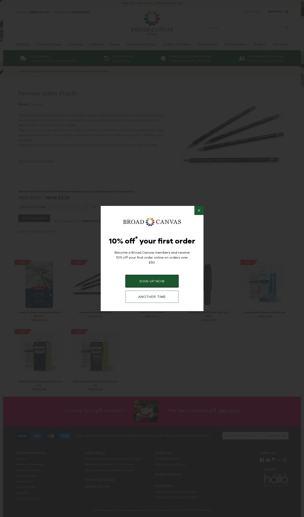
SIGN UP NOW (151, 281)
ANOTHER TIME (152, 297)
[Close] (198, 210)
